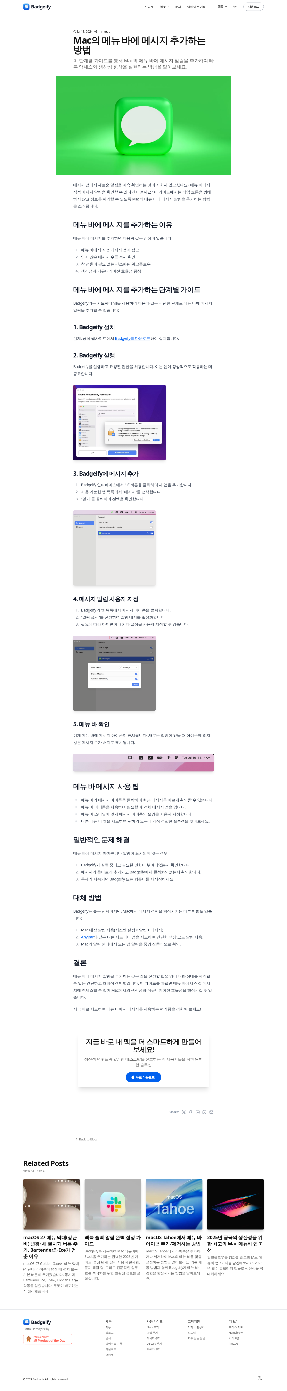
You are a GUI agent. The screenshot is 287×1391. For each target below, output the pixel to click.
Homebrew (235, 1332)
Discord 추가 (154, 1343)
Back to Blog (87, 1139)
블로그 (164, 7)
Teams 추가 (154, 1349)
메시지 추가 (154, 1338)
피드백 (192, 1332)
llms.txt (233, 1343)
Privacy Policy (41, 1329)
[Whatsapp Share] (204, 1112)
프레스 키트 (236, 1327)
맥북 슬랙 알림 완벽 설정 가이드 (113, 1240)
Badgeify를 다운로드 (132, 338)
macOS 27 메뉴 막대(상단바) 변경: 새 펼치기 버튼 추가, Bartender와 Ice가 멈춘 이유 (50, 1246)
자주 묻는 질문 (196, 1338)
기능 (108, 1327)
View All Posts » (34, 1171)
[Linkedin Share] (197, 1112)
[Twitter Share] (183, 1112)
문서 (178, 7)
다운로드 (253, 6)
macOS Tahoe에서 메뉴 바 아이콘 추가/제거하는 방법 (174, 1240)
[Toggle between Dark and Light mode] (235, 7)
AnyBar (87, 937)
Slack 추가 (153, 1327)
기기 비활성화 (196, 1327)
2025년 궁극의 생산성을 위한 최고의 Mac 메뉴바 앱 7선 (235, 1243)
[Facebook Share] (190, 1112)
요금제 (149, 7)
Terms (27, 1329)
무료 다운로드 (145, 1077)
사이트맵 (234, 1338)
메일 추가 (152, 1332)
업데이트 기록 (196, 7)
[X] (260, 1378)
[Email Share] (211, 1112)
